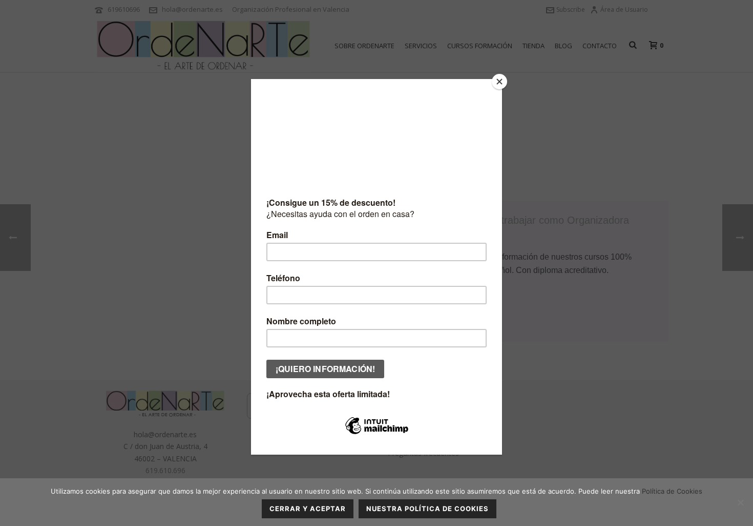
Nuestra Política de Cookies (427, 508)
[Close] (499, 81)
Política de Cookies (672, 491)
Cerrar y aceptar (307, 508)
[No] (740, 502)
